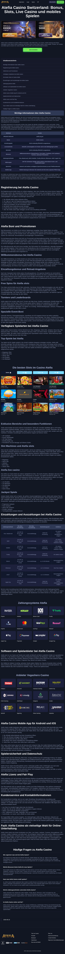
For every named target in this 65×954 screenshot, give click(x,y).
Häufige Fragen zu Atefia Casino (11, 108)
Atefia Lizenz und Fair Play (10, 99)
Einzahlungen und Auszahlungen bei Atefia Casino (16, 80)
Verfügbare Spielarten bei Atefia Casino (13, 74)
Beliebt (7, 372)
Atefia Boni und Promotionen (10, 71)
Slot (55, 372)
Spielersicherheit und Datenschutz (11, 96)
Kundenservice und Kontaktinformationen (13, 102)
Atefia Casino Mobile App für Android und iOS (14, 93)
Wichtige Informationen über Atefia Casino (13, 64)
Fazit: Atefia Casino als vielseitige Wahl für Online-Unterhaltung (19, 105)
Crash (39, 372)
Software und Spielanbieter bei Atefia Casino (14, 86)
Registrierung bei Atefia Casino (11, 67)
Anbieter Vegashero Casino (10, 90)
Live (23, 372)
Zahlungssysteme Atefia (9, 83)
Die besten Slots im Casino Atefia (11, 77)
